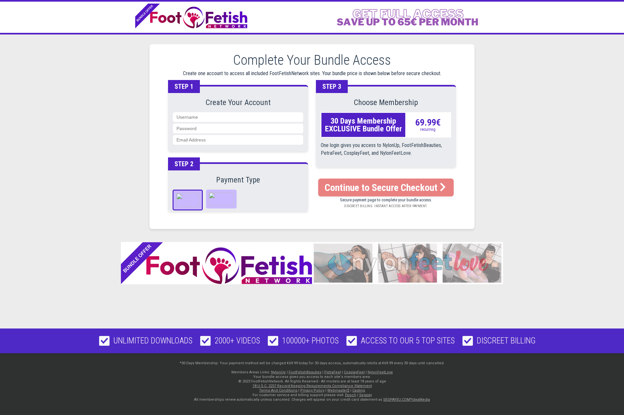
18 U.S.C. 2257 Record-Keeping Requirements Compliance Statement (312, 386)
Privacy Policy (312, 390)
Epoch (350, 395)
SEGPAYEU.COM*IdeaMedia (406, 399)
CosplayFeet (354, 372)
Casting (358, 390)
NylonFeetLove (380, 372)
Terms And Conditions (278, 390)
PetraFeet (332, 372)
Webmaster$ (338, 390)
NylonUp (278, 372)
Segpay (365, 395)
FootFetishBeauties (305, 372)
